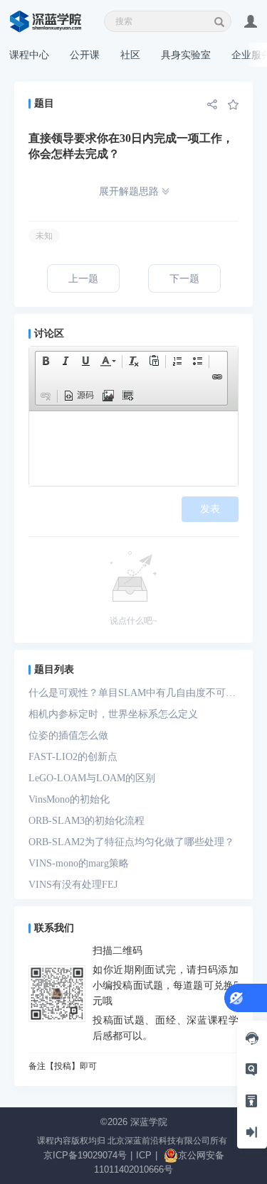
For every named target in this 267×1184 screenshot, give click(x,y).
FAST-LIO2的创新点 (72, 756)
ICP (144, 1155)
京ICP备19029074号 (85, 1155)
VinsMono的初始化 (69, 799)
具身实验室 (186, 54)
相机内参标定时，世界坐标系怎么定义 (113, 714)
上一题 (83, 278)
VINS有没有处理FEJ (72, 884)
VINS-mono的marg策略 (78, 863)
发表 (210, 509)
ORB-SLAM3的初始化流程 (86, 820)
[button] (46, 361)
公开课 (85, 54)
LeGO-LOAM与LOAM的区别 (91, 778)
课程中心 (29, 54)
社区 (130, 54)
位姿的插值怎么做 (68, 735)
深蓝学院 (148, 1122)
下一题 (184, 278)
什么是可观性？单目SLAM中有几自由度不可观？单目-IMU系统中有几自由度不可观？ (127, 696)
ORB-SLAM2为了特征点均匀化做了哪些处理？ (131, 842)
